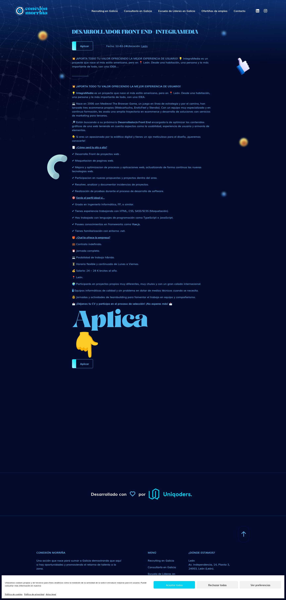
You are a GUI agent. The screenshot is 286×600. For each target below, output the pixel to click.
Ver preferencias (260, 585)
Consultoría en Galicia (138, 11)
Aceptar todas (174, 585)
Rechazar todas (217, 585)
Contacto (239, 11)
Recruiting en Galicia (105, 11)
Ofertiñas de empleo (214, 11)
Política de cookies (14, 594)
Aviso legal (51, 594)
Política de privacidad (34, 594)
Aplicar (84, 46)
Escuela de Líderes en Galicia (176, 11)
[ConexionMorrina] (31, 11)
